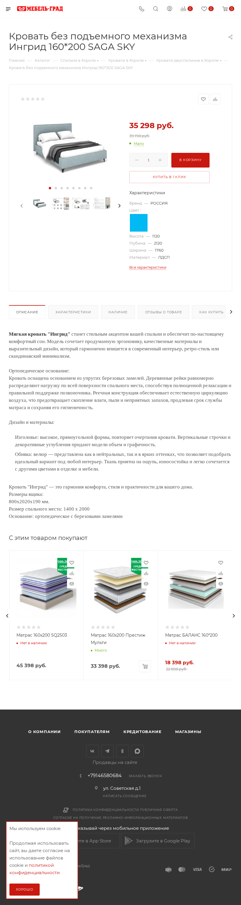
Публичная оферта (159, 810)
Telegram (107, 751)
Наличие (118, 312)
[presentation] (21, 206)
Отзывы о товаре (163, 312)
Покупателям (92, 731)
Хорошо (24, 889)
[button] (50, 188)
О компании (44, 731)
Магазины (188, 731)
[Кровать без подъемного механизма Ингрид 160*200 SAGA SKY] (70, 146)
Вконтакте (92, 751)
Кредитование (142, 731)
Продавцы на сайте (115, 762)
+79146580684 (105, 775)
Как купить (211, 312)
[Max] (137, 751)
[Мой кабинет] (169, 9)
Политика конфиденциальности (106, 810)
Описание (27, 312)
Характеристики (73, 312)
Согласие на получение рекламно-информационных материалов (120, 818)
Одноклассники (122, 751)
